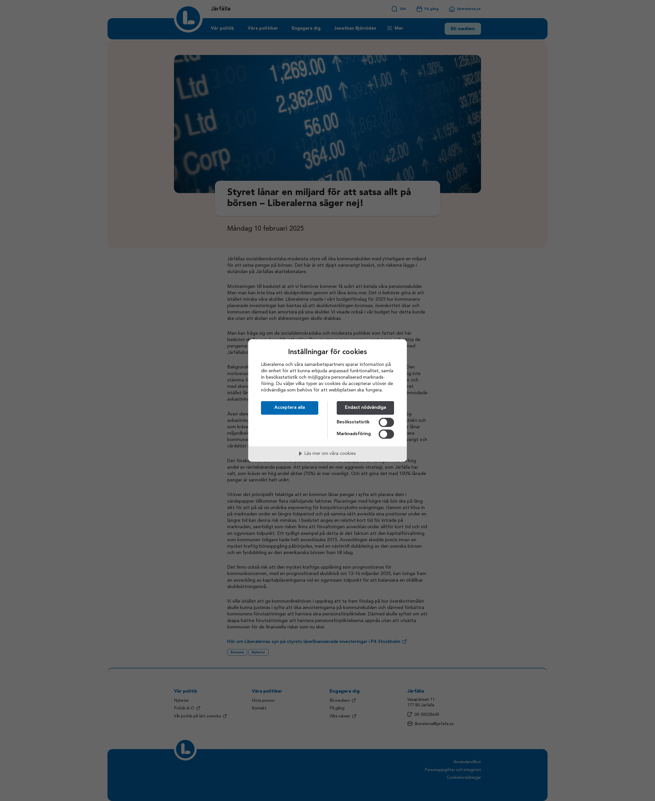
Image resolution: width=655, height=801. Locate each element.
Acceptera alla (289, 407)
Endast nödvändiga (365, 407)
